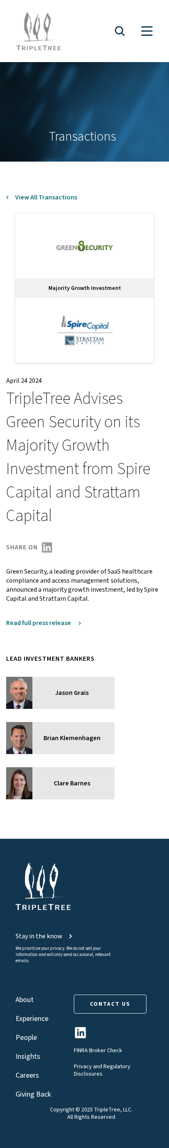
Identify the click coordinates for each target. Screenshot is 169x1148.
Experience (32, 1019)
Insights (28, 1056)
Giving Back (33, 1094)
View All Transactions (46, 197)
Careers (27, 1075)
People (26, 1037)
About (25, 1000)
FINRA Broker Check (98, 1050)
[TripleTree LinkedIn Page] (80, 1035)
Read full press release (39, 622)
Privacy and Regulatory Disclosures (102, 1070)
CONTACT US (110, 1004)
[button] (120, 31)
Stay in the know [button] (39, 936)
